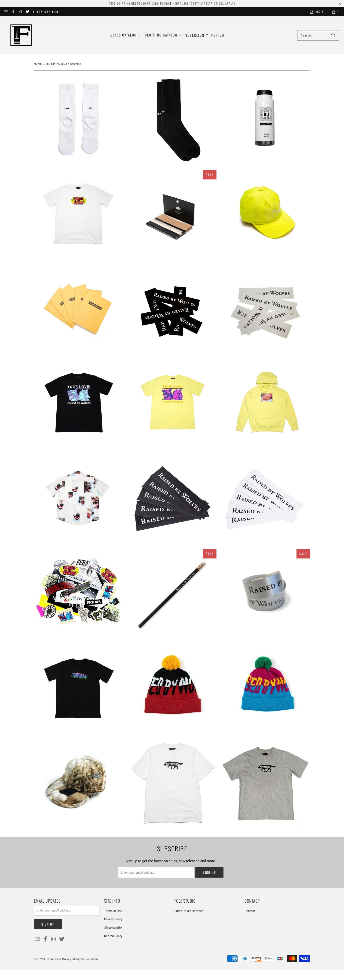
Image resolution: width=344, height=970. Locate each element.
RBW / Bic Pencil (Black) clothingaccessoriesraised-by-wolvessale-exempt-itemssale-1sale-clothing (172, 593)
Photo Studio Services (188, 911)
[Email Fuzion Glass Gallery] (5, 12)
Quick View (78, 139)
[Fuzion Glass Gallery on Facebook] (13, 12)
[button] (126, 35)
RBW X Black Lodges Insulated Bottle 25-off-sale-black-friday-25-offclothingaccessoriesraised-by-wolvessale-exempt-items (265, 119)
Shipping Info (113, 927)
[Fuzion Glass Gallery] (21, 35)
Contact (250, 911)
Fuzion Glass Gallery (57, 959)
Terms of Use (113, 911)
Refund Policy (113, 936)
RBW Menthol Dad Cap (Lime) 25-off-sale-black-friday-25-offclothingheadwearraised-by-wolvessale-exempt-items (265, 214)
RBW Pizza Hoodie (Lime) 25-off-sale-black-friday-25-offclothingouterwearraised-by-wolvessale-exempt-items (265, 404)
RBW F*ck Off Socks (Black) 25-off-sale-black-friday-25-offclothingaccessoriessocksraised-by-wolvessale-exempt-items (172, 119)
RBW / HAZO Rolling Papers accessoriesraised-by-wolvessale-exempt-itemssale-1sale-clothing (172, 214)
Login (319, 12)
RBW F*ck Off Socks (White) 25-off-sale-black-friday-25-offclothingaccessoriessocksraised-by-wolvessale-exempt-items (78, 119)
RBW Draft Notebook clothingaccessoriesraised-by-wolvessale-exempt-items (78, 309)
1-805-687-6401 (46, 12)
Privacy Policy (113, 919)
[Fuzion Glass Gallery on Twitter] (27, 12)
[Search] (333, 35)
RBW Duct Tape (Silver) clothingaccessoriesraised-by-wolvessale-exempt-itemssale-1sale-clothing (265, 593)
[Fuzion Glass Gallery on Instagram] (20, 12)
